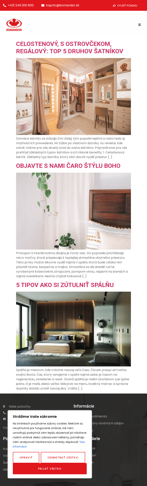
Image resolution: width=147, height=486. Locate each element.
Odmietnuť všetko (62, 457)
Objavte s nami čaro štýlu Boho (68, 165)
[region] (50, 444)
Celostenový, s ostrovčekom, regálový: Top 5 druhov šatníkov (69, 47)
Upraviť (26, 457)
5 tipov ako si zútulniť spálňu (65, 285)
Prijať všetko (50, 469)
